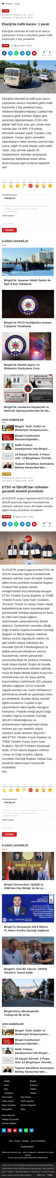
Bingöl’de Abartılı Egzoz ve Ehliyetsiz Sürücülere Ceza (22, 366)
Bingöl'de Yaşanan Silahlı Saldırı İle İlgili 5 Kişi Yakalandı (27, 282)
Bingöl (33, 1081)
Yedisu (33, 1093)
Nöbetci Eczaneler (10, 1119)
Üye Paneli (26, 1097)
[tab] (9, 198)
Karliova (34, 1085)
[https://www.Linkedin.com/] (20, 1130)
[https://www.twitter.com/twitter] (4, 1130)
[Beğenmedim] (24, 181)
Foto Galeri (7, 1097)
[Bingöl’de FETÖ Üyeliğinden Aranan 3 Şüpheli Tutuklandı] (28, 304)
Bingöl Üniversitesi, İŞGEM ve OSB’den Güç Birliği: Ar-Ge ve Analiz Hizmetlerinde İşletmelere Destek (25, 886)
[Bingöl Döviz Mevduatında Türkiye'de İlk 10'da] (28, 993)
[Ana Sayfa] (3, 4)
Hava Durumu (8, 1115)
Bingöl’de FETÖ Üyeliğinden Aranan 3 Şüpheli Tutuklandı (27, 324)
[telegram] (22, 53)
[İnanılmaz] (43, 181)
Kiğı (6, 1089)
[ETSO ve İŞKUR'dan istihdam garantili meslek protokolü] (28, 548)
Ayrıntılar (41, 1175)
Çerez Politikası (38, 1141)
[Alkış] (11, 181)
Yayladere (8, 1093)
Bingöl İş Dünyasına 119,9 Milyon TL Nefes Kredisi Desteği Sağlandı (26, 928)
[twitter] (10, 53)
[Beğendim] (4, 181)
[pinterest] (34, 53)
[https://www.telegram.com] (31, 1130)
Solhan (33, 1089)
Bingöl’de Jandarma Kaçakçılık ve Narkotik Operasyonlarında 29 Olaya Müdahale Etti (28, 409)
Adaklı (7, 1081)
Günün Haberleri (28, 1105)
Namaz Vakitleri (9, 1123)
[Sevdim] (17, 181)
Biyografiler (7, 1109)
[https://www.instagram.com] (9, 1130)
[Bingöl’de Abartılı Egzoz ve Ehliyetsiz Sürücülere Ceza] (28, 346)
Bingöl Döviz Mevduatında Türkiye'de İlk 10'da (21, 1013)
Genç (6, 1085)
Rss (11, 1141)
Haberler (9, 4)
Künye (17, 1141)
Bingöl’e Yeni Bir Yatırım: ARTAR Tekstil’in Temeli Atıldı (25, 970)
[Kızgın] (30, 181)
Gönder (9, 230)
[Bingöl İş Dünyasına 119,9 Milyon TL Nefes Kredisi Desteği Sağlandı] (28, 908)
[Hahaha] (37, 181)
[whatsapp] (16, 53)
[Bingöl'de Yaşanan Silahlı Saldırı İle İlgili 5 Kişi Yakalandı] (28, 262)
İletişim (25, 1141)
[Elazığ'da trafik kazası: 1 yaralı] (28, 77)
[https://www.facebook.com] (15, 1130)
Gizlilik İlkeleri (27, 1147)
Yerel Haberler (27, 1101)
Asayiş (17, 4)
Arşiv (23, 1109)
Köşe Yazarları (8, 1105)
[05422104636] (26, 1130)
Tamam (49, 1175)
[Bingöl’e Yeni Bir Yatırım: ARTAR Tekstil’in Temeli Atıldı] (28, 950)
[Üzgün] (50, 181)
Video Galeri (8, 1101)
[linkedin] (28, 53)
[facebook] (4, 53)
